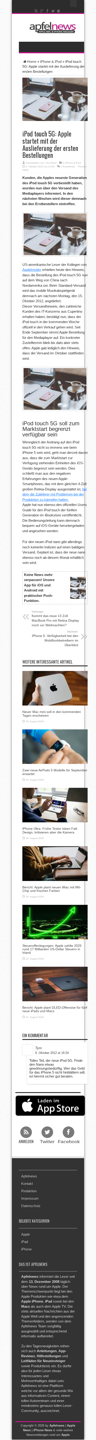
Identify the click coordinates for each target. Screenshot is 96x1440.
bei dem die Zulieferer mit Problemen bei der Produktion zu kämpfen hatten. (54, 494)
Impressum (30, 1198)
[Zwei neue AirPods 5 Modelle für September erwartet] (55, 746)
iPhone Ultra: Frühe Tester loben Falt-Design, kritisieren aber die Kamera (50, 830)
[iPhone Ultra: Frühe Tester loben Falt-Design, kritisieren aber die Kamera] (55, 805)
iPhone (26, 1249)
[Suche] (73, 3)
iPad (24, 1242)
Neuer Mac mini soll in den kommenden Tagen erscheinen (51, 713)
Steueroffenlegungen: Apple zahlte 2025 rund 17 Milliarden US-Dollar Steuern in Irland (52, 949)
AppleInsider (31, 270)
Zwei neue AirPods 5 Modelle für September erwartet (54, 772)
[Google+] (42, 11)
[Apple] (58, 11)
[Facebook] (47, 11)
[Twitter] (53, 11)
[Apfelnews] (51, 27)
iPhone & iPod (51, 62)
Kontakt (27, 1184)
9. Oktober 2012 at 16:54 (52, 1053)
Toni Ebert (51, 163)
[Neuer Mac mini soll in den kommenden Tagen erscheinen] (55, 688)
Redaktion (29, 1191)
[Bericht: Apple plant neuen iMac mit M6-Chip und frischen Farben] (55, 863)
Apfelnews (29, 1176)
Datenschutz (31, 1206)
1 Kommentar (68, 166)
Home (31, 62)
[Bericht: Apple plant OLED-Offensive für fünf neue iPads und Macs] (55, 984)
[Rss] (36, 11)
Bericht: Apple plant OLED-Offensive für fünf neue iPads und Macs (54, 1009)
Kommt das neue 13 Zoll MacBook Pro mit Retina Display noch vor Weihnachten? (55, 618)
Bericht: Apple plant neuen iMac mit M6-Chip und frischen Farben (51, 889)
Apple (25, 169)
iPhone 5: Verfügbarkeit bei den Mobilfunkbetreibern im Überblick (55, 638)
